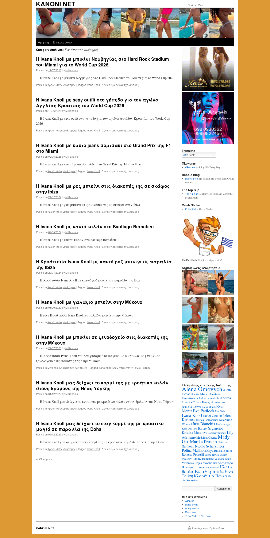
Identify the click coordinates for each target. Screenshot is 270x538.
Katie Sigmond (210, 428)
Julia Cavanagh (222, 424)
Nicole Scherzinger (209, 446)
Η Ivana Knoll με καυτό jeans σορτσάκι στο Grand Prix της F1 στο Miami (103, 148)
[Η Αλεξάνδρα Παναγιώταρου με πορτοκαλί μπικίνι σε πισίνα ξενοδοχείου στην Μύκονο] (195, 310)
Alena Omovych (202, 389)
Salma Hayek (212, 455)
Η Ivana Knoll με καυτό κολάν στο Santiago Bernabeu (95, 226)
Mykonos (52, 367)
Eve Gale (220, 411)
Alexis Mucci (200, 394)
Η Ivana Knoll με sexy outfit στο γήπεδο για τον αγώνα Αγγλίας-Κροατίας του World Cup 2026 (97, 102)
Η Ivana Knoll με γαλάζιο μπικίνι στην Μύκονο (89, 302)
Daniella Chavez (191, 407)
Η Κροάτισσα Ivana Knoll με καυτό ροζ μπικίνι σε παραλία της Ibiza (104, 264)
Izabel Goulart (212, 415)
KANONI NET (45, 528)
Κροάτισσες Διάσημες (61, 85)
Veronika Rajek (192, 463)
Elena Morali (209, 407)
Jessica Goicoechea (207, 420)
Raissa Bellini (223, 450)
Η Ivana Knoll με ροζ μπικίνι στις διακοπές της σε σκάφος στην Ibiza (103, 189)
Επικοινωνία (62, 42)
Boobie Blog (191, 178)
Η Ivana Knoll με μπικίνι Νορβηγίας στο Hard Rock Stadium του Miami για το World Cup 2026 (102, 62)
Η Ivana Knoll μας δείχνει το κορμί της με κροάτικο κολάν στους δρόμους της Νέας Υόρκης (102, 385)
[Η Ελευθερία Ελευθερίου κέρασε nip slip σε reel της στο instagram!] (221, 365)
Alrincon (189, 500)
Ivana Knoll (93, 85)
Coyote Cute (219, 402)
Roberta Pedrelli (193, 454)
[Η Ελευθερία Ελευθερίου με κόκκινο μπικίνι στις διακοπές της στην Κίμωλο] (195, 283)
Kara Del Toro (189, 428)
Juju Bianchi (202, 423)
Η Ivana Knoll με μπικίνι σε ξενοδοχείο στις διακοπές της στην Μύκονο (102, 340)
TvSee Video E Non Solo (198, 516)
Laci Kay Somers (217, 433)
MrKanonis (71, 70)
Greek (190, 154)
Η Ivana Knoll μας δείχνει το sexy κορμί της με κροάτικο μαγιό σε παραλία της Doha (100, 426)
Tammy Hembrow (203, 459)
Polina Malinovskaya (197, 450)
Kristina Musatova (194, 432)
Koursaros (190, 512)
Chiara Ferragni (203, 402)
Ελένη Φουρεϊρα (211, 467)
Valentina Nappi (223, 459)
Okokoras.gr (191, 167)
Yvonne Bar (210, 463)
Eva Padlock (203, 411)
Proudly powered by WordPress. (208, 528)
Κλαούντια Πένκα (210, 475)
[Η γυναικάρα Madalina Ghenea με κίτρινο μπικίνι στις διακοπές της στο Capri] (195, 337)
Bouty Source (192, 508)
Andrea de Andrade (208, 398)
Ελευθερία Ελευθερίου (207, 469)
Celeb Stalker (191, 209)
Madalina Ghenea (206, 437)
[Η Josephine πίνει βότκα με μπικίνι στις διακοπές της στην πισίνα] (195, 365)
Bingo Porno (191, 504)
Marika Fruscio (203, 442)
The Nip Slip (191, 193)
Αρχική (43, 42)
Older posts (44, 459)
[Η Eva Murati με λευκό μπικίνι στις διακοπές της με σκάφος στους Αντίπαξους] (221, 310)
